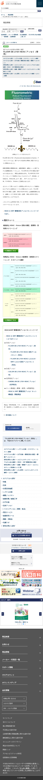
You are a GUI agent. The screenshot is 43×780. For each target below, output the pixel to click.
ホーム (3, 15)
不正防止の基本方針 (10, 730)
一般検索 (5, 36)
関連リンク (7, 749)
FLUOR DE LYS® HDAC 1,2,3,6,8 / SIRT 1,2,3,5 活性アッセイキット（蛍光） (23, 362)
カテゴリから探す (8, 58)
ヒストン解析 (34, 58)
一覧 (41, 600)
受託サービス (7, 512)
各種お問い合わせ (9, 698)
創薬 (16, 69)
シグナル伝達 (18, 58)
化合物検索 (23, 34)
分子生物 (17, 60)
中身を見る (18, 622)
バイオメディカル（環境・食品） (15, 509)
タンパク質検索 (13, 34)
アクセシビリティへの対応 (12, 753)
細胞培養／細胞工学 (10, 499)
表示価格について (11, 415)
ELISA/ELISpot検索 (35, 34)
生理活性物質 (7, 488)
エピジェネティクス (20, 65)
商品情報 (10, 15)
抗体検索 (4, 34)
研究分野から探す (8, 65)
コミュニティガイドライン (12, 742)
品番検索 (13, 36)
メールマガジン (15, 547)
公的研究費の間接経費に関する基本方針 (17, 734)
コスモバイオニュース (26, 547)
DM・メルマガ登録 (10, 708)
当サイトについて (9, 722)
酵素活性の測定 (25, 60)
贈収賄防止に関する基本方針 (13, 738)
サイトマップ (7, 718)
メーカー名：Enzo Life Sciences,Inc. (30, 86)
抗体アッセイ (7, 505)
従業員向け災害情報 (10, 757)
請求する (25, 622)
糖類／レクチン (8, 495)
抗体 (4, 485)
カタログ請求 (8, 703)
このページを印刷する (11, 42)
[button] (40, 614)
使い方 (24, 36)
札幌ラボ (6, 522)
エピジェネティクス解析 (28, 73)
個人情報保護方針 (9, 726)
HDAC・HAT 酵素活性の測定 (15, 67)
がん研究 (17, 73)
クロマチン (26, 58)
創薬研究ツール (8, 516)
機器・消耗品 (7, 519)
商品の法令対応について (11, 746)
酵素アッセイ (22, 69)
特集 (4, 482)
